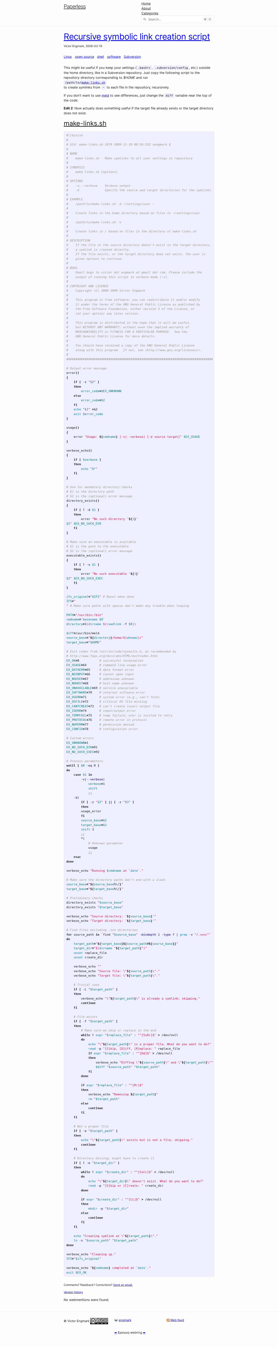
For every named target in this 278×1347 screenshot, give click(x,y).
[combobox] (177, 19)
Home (146, 3)
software (114, 57)
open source (84, 57)
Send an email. (123, 1285)
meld (105, 95)
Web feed (177, 1320)
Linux (68, 57)
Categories (149, 13)
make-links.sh (93, 82)
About (146, 8)
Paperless (75, 6)
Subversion (132, 57)
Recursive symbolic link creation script (137, 36)
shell (100, 57)
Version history (73, 1292)
